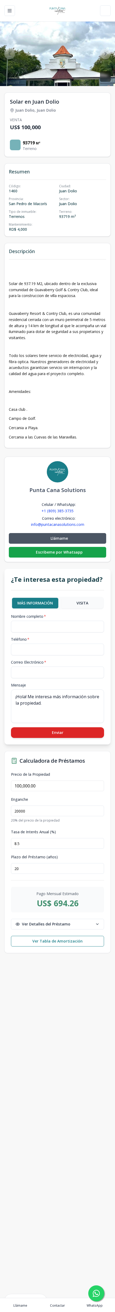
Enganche (19, 799)
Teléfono (20, 639)
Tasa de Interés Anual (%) (33, 832)
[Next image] (105, 53)
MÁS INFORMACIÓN (35, 603)
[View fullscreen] (105, 76)
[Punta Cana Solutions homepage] (57, 10)
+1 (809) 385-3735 (57, 510)
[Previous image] (9, 53)
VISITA (82, 603)
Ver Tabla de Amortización (57, 941)
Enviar (57, 732)
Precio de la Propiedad (30, 774)
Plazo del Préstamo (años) (34, 857)
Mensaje (18, 685)
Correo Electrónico (28, 662)
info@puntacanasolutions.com (57, 524)
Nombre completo (28, 616)
